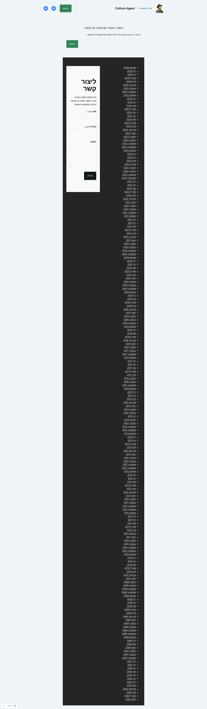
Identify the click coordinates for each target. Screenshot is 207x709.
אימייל (90, 126)
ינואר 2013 (131, 454)
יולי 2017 (131, 361)
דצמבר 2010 (130, 540)
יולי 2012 (131, 475)
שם (91, 111)
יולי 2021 (131, 219)
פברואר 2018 (129, 340)
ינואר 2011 (131, 537)
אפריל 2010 (130, 568)
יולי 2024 (131, 112)
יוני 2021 (132, 223)
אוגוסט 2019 (130, 292)
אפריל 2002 (130, 696)
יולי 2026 (131, 71)
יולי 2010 (131, 558)
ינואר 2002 (130, 699)
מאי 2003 (131, 685)
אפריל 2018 (130, 337)
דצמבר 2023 (130, 136)
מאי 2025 (131, 105)
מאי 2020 (131, 268)
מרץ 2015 (131, 399)
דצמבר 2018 (130, 316)
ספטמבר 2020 (129, 254)
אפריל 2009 (130, 609)
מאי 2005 (131, 671)
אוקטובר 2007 (129, 658)
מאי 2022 (131, 188)
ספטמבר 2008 (129, 633)
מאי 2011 (131, 523)
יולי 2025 (131, 98)
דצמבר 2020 (130, 243)
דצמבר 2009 (130, 582)
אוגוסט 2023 (130, 150)
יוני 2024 (131, 116)
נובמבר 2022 (129, 171)
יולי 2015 (131, 392)
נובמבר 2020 (129, 247)
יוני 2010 (132, 561)
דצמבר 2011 (130, 499)
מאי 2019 (131, 299)
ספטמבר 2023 (129, 147)
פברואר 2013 (129, 450)
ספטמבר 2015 (129, 385)
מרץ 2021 (131, 233)
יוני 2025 (131, 102)
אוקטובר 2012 (129, 464)
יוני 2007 (131, 665)
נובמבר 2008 (129, 627)
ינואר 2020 (130, 278)
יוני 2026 (131, 74)
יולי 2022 (131, 181)
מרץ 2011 (131, 530)
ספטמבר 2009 (129, 592)
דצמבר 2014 (130, 409)
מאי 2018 (131, 333)
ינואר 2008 (130, 647)
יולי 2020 (131, 261)
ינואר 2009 (130, 620)
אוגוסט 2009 (130, 596)
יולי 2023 (131, 154)
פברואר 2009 (129, 616)
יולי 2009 (131, 599)
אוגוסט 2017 (130, 357)
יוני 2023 (131, 157)
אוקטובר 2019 (129, 285)
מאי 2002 (131, 692)
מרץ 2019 (131, 306)
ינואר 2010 (131, 578)
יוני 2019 (132, 295)
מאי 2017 (131, 368)
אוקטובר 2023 (129, 143)
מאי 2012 (131, 482)
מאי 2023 (131, 161)
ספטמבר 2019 (129, 288)
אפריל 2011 (130, 526)
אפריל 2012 (130, 485)
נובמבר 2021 (130, 209)
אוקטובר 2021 (129, 212)
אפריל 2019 (130, 302)
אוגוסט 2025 (130, 95)
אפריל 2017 (130, 371)
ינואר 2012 (131, 495)
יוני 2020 (131, 264)
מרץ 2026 (131, 81)
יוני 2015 (132, 395)
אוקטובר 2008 (129, 630)
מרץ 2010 (131, 571)
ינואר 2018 (131, 344)
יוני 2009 (131, 602)
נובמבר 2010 (130, 544)
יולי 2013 (131, 437)
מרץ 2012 (131, 488)
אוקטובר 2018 (129, 323)
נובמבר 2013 (130, 423)
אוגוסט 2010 (130, 554)
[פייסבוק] (54, 8)
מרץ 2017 (131, 375)
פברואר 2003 (129, 689)
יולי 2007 (131, 661)
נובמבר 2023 (129, 140)
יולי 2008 (131, 640)
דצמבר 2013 (130, 419)
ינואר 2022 (130, 202)
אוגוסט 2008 (130, 637)
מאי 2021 (131, 226)
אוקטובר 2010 (129, 547)
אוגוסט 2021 (130, 216)
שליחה (90, 176)
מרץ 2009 (131, 613)
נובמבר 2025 (129, 88)
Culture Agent (125, 8)
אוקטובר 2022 (129, 174)
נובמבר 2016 (130, 381)
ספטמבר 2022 (129, 178)
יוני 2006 (131, 668)
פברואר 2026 (129, 85)
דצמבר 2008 (130, 623)
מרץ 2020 (131, 275)
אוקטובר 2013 (129, 426)
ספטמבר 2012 (129, 468)
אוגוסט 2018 (130, 326)
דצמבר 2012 (130, 457)
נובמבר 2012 (130, 461)
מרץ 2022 (131, 195)
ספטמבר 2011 (129, 509)
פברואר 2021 (129, 237)
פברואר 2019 (129, 309)
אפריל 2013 (130, 444)
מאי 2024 (131, 119)
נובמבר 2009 (129, 585)
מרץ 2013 (131, 447)
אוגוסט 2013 (130, 433)
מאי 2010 (131, 564)
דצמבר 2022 (130, 167)
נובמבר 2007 (129, 654)
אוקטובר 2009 (129, 589)
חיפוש (65, 8)
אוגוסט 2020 (130, 257)
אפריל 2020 (130, 271)
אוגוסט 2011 (130, 513)
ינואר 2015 (131, 406)
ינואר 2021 (131, 240)
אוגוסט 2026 (130, 67)
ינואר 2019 (131, 312)
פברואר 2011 (130, 533)
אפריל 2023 (130, 164)
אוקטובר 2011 (129, 506)
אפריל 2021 (130, 230)
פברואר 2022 (129, 199)
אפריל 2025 (130, 109)
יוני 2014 (132, 416)
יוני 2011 (132, 520)
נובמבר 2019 (130, 281)
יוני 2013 (132, 440)
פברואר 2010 (129, 575)
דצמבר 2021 (130, 205)
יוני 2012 (132, 478)
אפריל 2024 (130, 123)
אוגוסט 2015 (130, 388)
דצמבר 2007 (130, 651)
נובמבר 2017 (130, 350)
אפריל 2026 (130, 78)
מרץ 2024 (131, 126)
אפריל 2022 (130, 192)
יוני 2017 (132, 364)
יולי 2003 (131, 682)
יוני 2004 (131, 678)
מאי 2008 (131, 644)
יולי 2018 (131, 330)
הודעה (93, 141)
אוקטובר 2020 (129, 250)
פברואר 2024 (129, 129)
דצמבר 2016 (130, 378)
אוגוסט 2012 (130, 471)
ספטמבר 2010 (129, 551)
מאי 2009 (131, 606)
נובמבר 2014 (130, 412)
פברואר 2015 (129, 402)
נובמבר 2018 (130, 319)
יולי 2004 (131, 675)
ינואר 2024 (130, 133)
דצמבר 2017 (130, 347)
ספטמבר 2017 (129, 354)
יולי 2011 (132, 516)
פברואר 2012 (129, 492)
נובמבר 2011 (130, 502)
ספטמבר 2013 (129, 430)
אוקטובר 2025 (129, 91)
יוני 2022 (131, 185)
